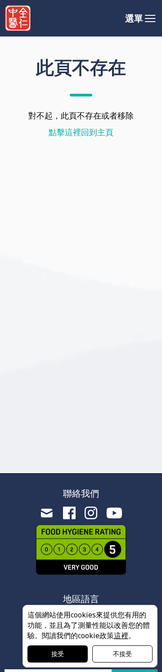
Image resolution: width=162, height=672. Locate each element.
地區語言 (81, 599)
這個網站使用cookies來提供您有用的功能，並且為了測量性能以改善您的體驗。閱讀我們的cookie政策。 (88, 625)
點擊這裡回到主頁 (81, 132)
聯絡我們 (81, 493)
